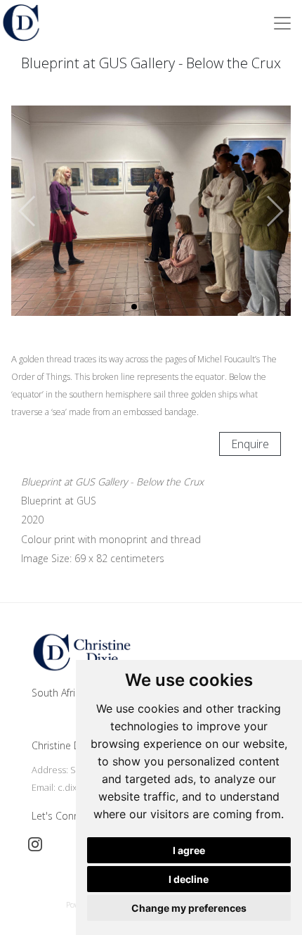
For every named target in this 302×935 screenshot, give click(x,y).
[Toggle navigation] (282, 23)
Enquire (250, 444)
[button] (274, 211)
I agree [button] (189, 850)
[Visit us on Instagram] (35, 844)
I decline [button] (189, 879)
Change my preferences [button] (189, 908)
